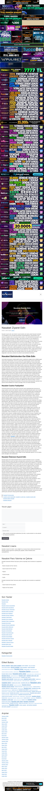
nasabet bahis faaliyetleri (34, 671)
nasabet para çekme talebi (5, 694)
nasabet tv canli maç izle (17, 699)
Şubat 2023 (4, 772)
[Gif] (22, 122)
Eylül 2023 (4, 758)
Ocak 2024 (4, 751)
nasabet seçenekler (28, 696)
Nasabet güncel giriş (18, 686)
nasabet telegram (26, 697)
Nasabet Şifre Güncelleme (8, 607)
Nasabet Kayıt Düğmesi (7, 613)
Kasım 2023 (4, 754)
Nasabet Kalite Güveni (7, 634)
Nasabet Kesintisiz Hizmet (8, 638)
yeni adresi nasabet (32, 705)
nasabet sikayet (36, 696)
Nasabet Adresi (5, 600)
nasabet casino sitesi (29, 679)
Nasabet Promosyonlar (8, 495)
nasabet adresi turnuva (33, 669)
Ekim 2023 (4, 756)
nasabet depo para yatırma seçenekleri (7, 680)
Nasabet (4, 603)
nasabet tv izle (24, 699)
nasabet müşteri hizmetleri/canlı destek (23, 691)
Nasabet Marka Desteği (8, 498)
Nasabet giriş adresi (7, 684)
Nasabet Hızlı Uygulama (7, 619)
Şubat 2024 (4, 749)
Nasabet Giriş (5, 601)
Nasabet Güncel (26, 684)
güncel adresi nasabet (6, 667)
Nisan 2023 (4, 768)
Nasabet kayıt (27, 688)
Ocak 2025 (4, 727)
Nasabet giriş (35, 683)
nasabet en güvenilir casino (18, 680)
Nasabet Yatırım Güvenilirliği (8, 605)
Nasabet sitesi (4, 697)
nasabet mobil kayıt (4, 691)
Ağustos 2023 (5, 760)
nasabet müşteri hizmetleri (12, 691)
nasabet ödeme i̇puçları (5, 705)
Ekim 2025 (4, 718)
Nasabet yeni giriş (14, 703)
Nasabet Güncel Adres (8, 686)
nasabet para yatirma (14, 693)
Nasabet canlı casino (25, 677)
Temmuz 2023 (5, 762)
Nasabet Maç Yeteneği (7, 640)
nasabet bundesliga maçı (14, 675)
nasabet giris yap (25, 682)
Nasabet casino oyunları (18, 679)
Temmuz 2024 (5, 739)
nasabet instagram (13, 688)
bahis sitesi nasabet (15, 665)
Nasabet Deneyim (7, 500)
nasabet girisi (6, 682)
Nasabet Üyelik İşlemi (7, 617)
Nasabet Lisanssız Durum (8, 642)
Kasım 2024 (4, 731)
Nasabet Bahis (25, 671)
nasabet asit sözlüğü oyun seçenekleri (7, 671)
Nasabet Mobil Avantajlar (7, 611)
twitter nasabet (22, 705)
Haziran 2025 (5, 722)
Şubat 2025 (4, 726)
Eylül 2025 (4, 720)
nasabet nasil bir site (36, 691)
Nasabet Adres (18, 669)
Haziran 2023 (5, 764)
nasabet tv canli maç (20, 497)
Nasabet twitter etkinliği (6, 701)
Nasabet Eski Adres (6, 623)
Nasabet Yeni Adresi (5, 703)
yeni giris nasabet (6, 706)
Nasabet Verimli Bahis (7, 630)
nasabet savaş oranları (16, 696)
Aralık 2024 (4, 729)
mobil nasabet (31, 667)
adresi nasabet (6, 665)
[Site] (22, 75)
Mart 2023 (4, 770)
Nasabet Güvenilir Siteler (7, 646)
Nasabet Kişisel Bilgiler (7, 636)
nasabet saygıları (22, 696)
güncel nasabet (15, 667)
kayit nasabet (23, 667)
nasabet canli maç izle (32, 675)
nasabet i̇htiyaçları (20, 688)
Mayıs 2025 (4, 724)
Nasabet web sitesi (17, 701)
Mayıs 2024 (4, 743)
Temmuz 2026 (5, 716)
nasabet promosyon (14, 694)
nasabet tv (38, 697)
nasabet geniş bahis (33, 680)
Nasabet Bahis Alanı (6, 644)
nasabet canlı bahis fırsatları (16, 677)
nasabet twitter (31, 699)
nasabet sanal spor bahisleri (7, 696)
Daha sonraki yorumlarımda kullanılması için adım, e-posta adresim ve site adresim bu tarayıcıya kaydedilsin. (22, 534)
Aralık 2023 (4, 753)
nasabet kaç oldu (36, 688)
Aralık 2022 (4, 776)
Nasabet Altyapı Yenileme (8, 615)
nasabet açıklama (16, 671)
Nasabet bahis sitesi (19, 674)
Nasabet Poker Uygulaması (8, 621)
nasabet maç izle (15, 689)
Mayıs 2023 (4, 766)
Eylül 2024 (4, 735)
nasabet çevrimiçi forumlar (38, 703)
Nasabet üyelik (14, 705)
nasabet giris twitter (15, 682)
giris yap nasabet (32, 665)
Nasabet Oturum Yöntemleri (8, 609)
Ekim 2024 (4, 733)
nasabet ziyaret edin (31, 497)
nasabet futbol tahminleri (25, 680)
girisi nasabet (25, 665)
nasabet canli (22, 675)
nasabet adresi (27, 669)
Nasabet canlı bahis (7, 677)
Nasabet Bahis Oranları (7, 673)
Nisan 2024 (4, 745)
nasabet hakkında (6, 688)
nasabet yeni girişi (31, 703)
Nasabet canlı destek (7, 679)
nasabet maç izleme (23, 690)
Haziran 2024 (5, 741)
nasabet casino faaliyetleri (9, 497)
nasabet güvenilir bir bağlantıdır (27, 686)
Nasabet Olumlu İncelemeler (8, 625)
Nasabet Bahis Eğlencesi (7, 627)
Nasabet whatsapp (28, 701)
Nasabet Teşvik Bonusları (7, 632)
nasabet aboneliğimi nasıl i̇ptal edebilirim (8, 669)
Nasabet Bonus (6, 675)
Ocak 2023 (4, 774)
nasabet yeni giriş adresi (23, 703)
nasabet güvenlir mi (36, 686)
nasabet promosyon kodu (24, 694)
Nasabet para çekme (35, 693)
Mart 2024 (4, 747)
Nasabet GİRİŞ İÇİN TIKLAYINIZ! (22, 44)
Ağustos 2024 (5, 737)
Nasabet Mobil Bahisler (7, 629)
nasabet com (38, 679)
